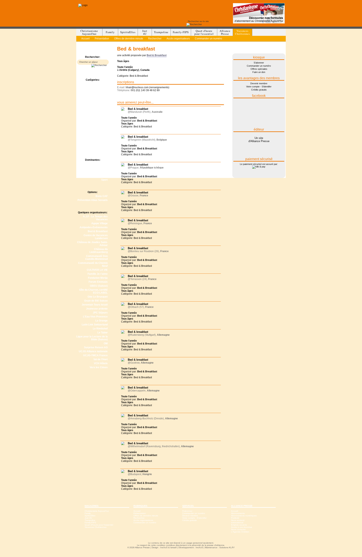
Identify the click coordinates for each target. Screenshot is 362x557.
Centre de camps (97, 95)
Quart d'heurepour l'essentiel (204, 32)
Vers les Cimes (99, 367)
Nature (104, 171)
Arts (105, 163)
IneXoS (164, 547)
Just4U (144, 32)
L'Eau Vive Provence (95, 316)
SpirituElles (128, 32)
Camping (102, 91)
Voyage (103, 143)
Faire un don (258, 72)
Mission (103, 111)
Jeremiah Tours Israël (95, 304)
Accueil (85, 38)
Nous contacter (238, 529)
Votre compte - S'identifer (259, 86)
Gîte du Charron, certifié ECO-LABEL (93, 291)
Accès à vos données (241, 527)
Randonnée (101, 119)
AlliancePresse (225, 32)
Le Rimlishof (100, 328)
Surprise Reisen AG (96, 347)
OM (106, 343)
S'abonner (259, 62)
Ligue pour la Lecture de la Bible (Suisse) (92, 338)
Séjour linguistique (97, 131)
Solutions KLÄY (227, 547)
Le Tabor (102, 332)
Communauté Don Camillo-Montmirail (96, 257)
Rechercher (155, 38)
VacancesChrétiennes (242, 32)
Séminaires (101, 139)
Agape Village (99, 223)
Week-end (102, 147)
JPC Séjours (100, 312)
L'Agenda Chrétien (240, 532)
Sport (104, 179)
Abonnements (238, 513)
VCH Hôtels (101, 363)
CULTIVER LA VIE (97, 269)
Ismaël (173, 547)
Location (102, 107)
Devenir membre (258, 83)
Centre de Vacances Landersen (96, 237)
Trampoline (161, 32)
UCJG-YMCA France (95, 355)
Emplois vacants (239, 525)
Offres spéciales (259, 69)
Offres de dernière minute (128, 38)
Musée (104, 115)
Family (110, 32)
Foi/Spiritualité (99, 167)
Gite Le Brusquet (98, 296)
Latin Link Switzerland (95, 324)
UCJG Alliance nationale (93, 351)
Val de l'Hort (100, 359)
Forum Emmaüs (98, 281)
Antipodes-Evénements (94, 227)
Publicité (235, 518)
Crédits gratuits (259, 89)
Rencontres (101, 123)
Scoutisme (101, 175)
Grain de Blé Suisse (96, 300)
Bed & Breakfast (98, 83)
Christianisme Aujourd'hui (97, 511)
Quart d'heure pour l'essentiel (99, 525)
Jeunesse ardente (97, 308)
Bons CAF (102, 196)
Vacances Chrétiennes (95, 527)
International (237, 522)
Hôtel (104, 103)
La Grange (101, 320)
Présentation (102, 38)
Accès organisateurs (178, 38)
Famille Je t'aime (98, 273)
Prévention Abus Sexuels (93, 200)
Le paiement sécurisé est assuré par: (259, 164)
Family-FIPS (181, 32)
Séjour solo (101, 135)
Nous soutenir (237, 520)
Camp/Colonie (99, 87)
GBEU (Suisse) (99, 285)
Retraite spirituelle (97, 127)
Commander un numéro (208, 38)
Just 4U (88, 518)
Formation (102, 99)
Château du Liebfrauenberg (98, 251)
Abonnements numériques (244, 515)
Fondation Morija (98, 277)
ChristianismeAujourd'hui (89, 32)
